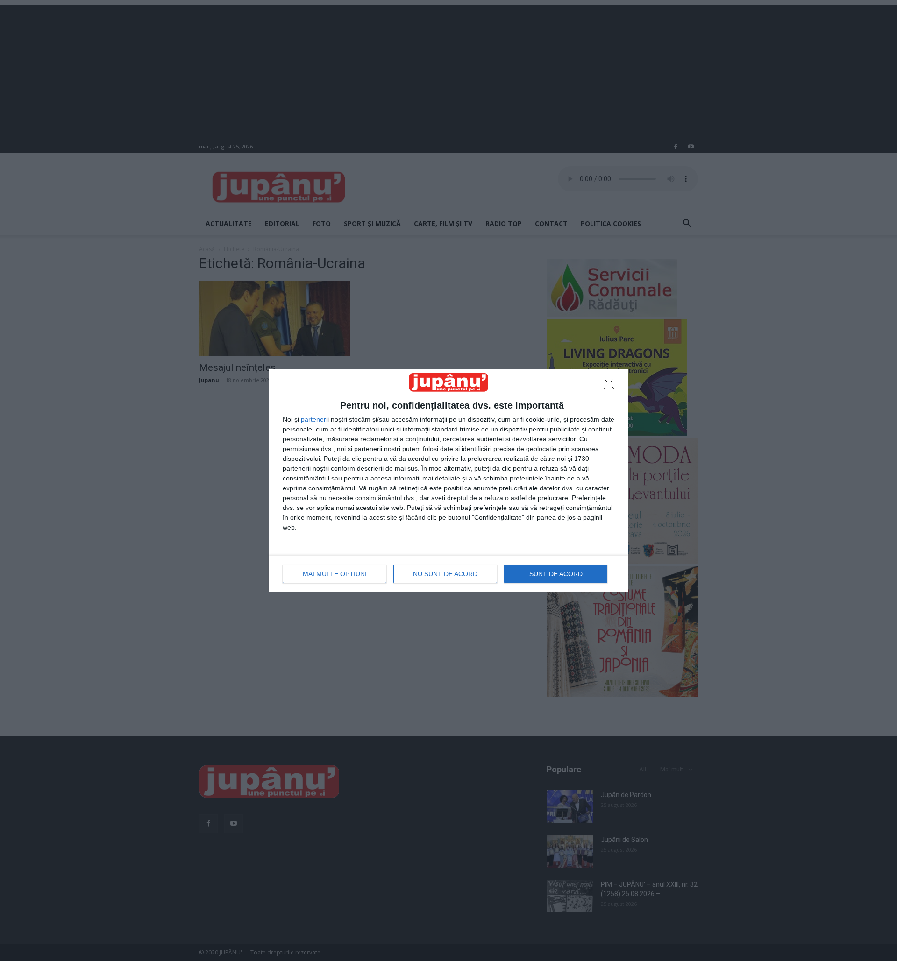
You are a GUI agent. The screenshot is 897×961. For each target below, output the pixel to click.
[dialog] (448, 480)
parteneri (314, 419)
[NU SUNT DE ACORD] (611, 386)
